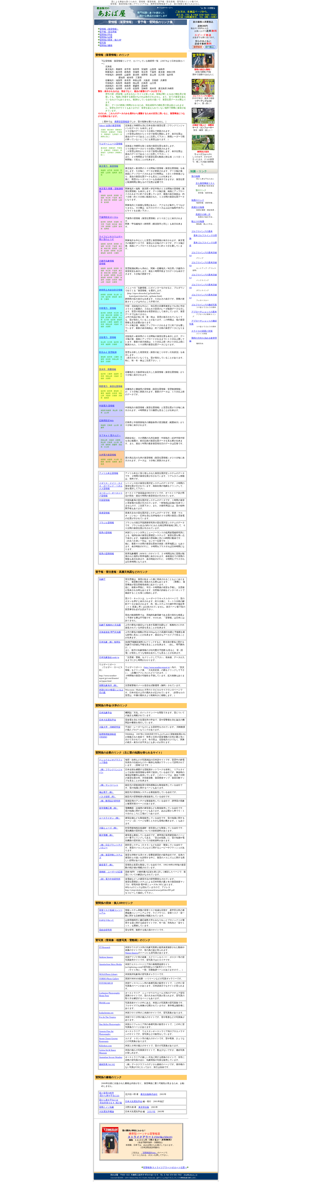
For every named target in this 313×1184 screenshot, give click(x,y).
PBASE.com (104, 1003)
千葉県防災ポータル (108, 217)
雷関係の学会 (106, 34)
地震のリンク (197, 200)
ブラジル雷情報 (106, 522)
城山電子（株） (106, 792)
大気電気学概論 (106, 1111)
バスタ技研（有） (107, 796)
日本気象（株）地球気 (109, 642)
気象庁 (102, 579)
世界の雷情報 (105, 532)
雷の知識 (195, 176)
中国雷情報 (104, 500)
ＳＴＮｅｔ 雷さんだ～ (110, 435)
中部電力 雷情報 (107, 308)
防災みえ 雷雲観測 (108, 352)
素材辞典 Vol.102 (107, 1064)
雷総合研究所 (105, 930)
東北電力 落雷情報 (108, 166)
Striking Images (106, 957)
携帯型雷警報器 (121, 121)
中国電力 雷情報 (106, 405)
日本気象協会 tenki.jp (109, 657)
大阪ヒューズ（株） (108, 828)
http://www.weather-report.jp (157, 667)
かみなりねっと (106, 920)
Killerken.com (105, 1045)
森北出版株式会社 (149, 1094)
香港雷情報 (104, 513)
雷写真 (103, 42)
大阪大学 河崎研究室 (109, 727)
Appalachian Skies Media (110, 964)
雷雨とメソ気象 (106, 1107)
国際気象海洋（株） (108, 685)
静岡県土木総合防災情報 (110, 290)
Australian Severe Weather (110, 1057)
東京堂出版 (143, 1107)
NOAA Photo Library (108, 974)
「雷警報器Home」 (149, 1153)
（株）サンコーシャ (108, 785)
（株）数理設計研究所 (109, 801)
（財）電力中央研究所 (109, 879)
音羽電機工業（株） (108, 808)
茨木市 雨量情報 (107, 369)
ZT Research (104, 947)
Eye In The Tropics (107, 1017)
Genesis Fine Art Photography (106, 1032)
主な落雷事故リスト (205, 183)
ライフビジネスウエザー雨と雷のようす (110, 238)
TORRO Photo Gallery (109, 978)
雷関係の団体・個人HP (110, 40)
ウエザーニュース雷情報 (110, 144)
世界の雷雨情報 (106, 553)
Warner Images (131, 953)
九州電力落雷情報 (107, 455)
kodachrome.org (106, 1012)
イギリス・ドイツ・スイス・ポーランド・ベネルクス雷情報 (110, 486)
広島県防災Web (106, 420)
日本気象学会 (105, 712)
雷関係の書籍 (106, 45)
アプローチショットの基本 (204, 312)
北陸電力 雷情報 (107, 337)
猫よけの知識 (197, 221)
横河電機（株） (106, 835)
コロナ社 (151, 1111)
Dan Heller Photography (109, 1024)
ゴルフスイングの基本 (202, 231)
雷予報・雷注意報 (108, 31)
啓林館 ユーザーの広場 (110, 872)
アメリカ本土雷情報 (108, 473)
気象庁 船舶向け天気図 (110, 625)
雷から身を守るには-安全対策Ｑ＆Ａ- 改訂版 (110, 1101)
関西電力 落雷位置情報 (110, 386)
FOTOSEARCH (106, 983)
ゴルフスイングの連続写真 (204, 305)
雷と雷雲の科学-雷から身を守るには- (109, 1094)
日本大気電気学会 (107, 720)
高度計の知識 (197, 207)
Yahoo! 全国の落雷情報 (110, 125)
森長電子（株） (106, 865)
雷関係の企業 (106, 37)
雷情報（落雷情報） (109, 29)
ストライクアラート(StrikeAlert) (150, 1137)
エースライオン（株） (109, 818)
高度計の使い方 (203, 214)
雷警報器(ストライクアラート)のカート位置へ (165, 1167)
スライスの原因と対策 (202, 331)
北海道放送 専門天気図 (110, 632)
